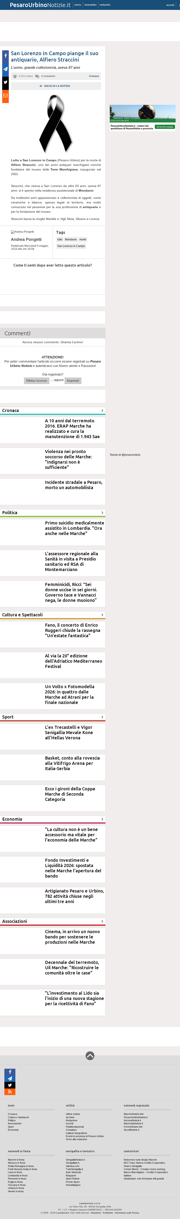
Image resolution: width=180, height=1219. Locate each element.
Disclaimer (96, 1213)
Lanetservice (62, 1213)
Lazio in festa (15, 1172)
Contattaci (71, 1129)
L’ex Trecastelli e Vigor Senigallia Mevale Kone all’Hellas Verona (69, 732)
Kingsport (71, 1175)
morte (82, 239)
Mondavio (71, 239)
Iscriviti (69, 1123)
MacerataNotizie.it (133, 1123)
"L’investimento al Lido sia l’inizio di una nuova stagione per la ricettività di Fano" (74, 998)
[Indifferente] (49, 278)
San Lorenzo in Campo (71, 246)
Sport (11, 1126)
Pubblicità (108, 1213)
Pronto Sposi (72, 1182)
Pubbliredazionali (75, 1126)
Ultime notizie (73, 1114)
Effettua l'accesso (36, 380)
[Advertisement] (143, 73)
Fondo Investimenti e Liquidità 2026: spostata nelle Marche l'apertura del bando (73, 868)
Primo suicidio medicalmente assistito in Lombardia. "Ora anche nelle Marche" (74, 528)
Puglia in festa (15, 1182)
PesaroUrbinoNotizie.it (136, 1117)
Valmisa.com (72, 1166)
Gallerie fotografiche (76, 1133)
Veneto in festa (15, 1191)
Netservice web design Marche (140, 1159)
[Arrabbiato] (9, 278)
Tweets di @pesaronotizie (125, 454)
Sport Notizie (72, 1178)
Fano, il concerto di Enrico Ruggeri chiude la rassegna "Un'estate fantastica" (72, 630)
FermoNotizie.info (133, 1126)
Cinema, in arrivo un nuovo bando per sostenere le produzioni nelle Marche (72, 937)
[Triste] (29, 278)
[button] (170, 5)
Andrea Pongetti (26, 239)
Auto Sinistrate (73, 1172)
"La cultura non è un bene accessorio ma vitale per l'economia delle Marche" (71, 834)
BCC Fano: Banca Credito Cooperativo (144, 1162)
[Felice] (69, 278)
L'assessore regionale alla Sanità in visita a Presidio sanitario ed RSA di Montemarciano (71, 561)
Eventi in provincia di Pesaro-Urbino (85, 1136)
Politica (11, 1120)
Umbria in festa (16, 1188)
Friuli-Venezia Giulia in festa (22, 1169)
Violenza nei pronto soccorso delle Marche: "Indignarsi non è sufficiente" (68, 459)
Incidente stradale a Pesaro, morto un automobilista (74, 485)
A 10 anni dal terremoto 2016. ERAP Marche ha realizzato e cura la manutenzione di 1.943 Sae (72, 428)
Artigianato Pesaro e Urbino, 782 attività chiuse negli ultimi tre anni (74, 896)
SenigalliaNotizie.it (75, 1159)
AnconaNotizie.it (132, 1120)
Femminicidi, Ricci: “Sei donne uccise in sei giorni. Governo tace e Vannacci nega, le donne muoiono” (71, 592)
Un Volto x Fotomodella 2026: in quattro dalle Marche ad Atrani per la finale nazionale (69, 694)
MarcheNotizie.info (134, 1114)
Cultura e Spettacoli (18, 1117)
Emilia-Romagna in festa (21, 1166)
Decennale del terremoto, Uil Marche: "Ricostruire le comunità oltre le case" (72, 967)
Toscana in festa (16, 1185)
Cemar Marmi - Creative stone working (144, 1169)
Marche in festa (16, 1159)
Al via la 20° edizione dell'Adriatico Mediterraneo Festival (73, 661)
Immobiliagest (73, 1185)
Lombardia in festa (17, 1175)
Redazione (71, 1120)
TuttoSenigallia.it (74, 1169)
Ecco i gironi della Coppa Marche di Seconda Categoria (70, 794)
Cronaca (94, 76)
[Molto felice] (89, 278)
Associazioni (14, 1123)
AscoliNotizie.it (131, 1129)
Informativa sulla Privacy (127, 1213)
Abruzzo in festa (16, 1162)
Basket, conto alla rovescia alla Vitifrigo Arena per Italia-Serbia (72, 763)
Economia (13, 1129)
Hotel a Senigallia (133, 1166)
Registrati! (73, 380)
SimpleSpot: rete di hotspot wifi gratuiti (144, 1178)
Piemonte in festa (17, 1178)
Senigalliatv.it (72, 1162)
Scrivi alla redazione (76, 1139)
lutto (59, 239)
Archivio (70, 1117)
